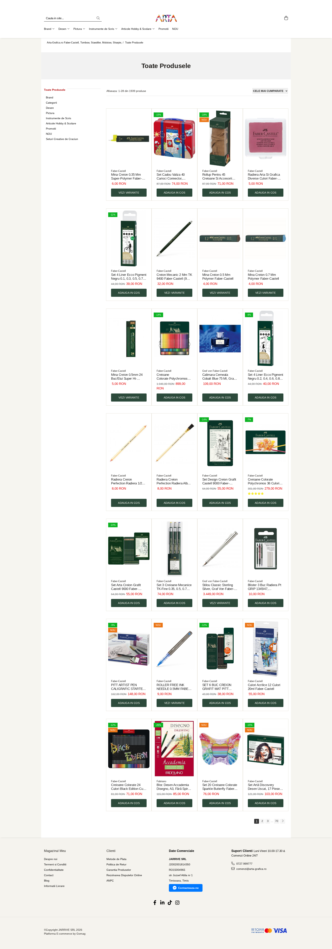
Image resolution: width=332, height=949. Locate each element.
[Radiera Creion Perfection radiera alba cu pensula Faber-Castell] (174, 443)
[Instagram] (177, 902)
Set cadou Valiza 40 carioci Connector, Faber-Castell (171, 176)
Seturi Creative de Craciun (62, 139)
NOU (49, 133)
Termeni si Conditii (55, 864)
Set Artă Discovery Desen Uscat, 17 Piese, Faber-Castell (264, 787)
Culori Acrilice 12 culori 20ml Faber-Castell (264, 687)
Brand (49, 97)
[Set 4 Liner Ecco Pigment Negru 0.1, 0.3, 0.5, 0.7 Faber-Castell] (128, 238)
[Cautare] (98, 18)
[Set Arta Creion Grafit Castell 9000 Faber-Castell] (128, 549)
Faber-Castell (118, 171)
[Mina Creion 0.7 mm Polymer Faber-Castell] (265, 238)
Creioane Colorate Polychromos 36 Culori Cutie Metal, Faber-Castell (263, 481)
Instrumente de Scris (58, 118)
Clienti (110, 851)
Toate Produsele (134, 42)
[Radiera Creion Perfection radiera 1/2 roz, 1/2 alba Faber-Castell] (128, 443)
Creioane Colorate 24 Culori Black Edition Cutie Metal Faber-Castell (128, 787)
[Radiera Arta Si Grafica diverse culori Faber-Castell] (265, 138)
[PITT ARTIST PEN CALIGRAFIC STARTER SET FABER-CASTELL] (128, 649)
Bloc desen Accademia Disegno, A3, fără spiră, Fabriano (174, 787)
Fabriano (161, 781)
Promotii (51, 128)
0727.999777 (244, 863)
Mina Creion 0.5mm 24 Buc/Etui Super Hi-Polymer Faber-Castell (127, 377)
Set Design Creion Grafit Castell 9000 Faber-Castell (219, 481)
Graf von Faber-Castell (214, 370)
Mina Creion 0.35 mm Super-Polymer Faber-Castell (126, 176)
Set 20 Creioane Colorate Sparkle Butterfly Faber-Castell (219, 787)
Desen (50, 107)
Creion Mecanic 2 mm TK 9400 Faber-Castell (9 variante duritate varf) (174, 277)
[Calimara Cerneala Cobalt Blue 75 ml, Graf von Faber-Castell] (220, 339)
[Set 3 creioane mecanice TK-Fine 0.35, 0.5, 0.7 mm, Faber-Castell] (174, 549)
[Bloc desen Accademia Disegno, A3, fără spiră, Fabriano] (174, 749)
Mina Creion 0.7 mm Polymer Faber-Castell (263, 276)
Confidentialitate (54, 869)
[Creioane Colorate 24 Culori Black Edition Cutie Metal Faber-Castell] (128, 749)
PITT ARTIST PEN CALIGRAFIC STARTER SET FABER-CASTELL (128, 687)
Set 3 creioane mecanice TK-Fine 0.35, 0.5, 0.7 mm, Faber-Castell (174, 587)
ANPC (110, 880)
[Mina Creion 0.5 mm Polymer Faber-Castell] (220, 238)
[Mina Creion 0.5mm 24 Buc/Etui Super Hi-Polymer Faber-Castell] (128, 339)
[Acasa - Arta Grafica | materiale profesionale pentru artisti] (166, 18)
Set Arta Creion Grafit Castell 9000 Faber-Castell (126, 587)
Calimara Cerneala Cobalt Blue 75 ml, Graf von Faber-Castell (218, 377)
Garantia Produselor (118, 869)
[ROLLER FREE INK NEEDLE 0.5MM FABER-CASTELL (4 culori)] (174, 649)
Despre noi (50, 859)
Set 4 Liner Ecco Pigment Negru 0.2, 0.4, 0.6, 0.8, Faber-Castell (265, 377)
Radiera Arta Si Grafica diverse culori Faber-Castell (264, 176)
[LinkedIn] (162, 902)
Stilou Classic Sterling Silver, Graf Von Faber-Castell (218, 587)
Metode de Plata (116, 859)
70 (276, 821)
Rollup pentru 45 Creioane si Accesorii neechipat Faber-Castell (219, 176)
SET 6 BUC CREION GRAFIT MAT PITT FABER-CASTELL (217, 687)
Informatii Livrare (54, 885)
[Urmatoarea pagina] (282, 821)
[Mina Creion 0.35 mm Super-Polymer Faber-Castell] (128, 138)
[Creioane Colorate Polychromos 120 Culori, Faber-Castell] (174, 339)
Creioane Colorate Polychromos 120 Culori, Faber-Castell (174, 377)
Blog (46, 880)
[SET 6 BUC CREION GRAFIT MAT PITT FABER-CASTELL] (220, 649)
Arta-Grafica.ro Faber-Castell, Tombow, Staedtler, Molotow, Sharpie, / (85, 42)
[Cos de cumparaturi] (286, 18)
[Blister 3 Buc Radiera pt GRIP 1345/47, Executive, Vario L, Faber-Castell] (265, 549)
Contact (48, 875)
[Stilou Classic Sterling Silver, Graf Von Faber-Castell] (220, 549)
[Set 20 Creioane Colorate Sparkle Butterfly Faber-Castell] (220, 749)
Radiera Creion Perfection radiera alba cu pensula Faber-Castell (173, 481)
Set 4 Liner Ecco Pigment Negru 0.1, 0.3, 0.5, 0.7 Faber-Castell (128, 277)
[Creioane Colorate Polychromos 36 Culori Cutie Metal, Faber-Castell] (265, 443)
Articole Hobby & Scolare (61, 123)
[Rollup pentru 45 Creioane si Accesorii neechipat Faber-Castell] (220, 138)
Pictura (50, 113)
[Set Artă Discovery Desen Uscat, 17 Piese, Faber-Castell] (265, 749)
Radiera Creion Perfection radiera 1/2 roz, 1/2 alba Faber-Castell (126, 481)
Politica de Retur (116, 864)
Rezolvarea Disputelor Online (124, 875)
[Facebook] (154, 902)
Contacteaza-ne (188, 887)
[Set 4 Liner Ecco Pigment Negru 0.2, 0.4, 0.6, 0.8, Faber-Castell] (265, 339)
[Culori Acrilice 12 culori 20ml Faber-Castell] (265, 649)
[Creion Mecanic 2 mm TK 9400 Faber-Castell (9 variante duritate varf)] (174, 238)
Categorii (51, 102)
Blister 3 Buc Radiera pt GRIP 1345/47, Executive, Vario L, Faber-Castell (264, 587)
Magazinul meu (55, 851)
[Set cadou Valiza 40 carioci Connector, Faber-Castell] (174, 138)
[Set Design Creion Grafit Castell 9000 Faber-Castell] (220, 443)
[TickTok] (169, 902)
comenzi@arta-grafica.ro (251, 868)
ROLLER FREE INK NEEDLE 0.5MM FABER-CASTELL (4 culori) (174, 687)
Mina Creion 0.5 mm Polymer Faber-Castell (217, 276)
